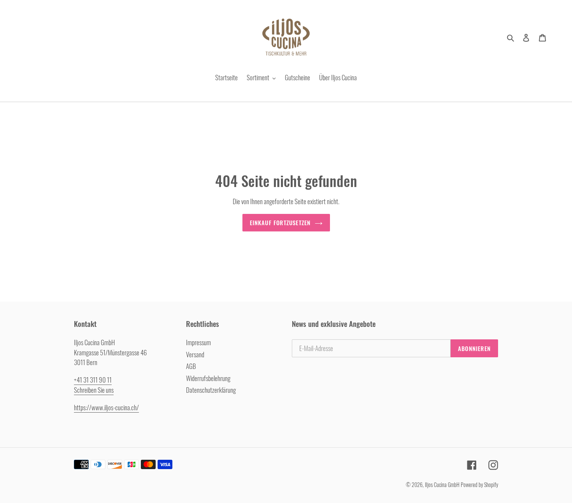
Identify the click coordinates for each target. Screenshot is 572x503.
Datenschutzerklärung (211, 390)
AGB (191, 366)
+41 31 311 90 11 (93, 380)
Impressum (198, 342)
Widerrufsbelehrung (208, 378)
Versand (195, 354)
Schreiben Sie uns (94, 390)
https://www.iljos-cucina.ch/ (106, 407)
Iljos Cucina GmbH (442, 484)
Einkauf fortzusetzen (280, 222)
